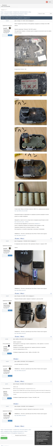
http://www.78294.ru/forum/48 (20, 235)
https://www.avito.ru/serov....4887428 (21, 221)
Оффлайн (10, 35)
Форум (2, 12)
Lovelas (6, 339)
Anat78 (7, 20)
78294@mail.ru (37, 223)
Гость (49, 1)
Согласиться (43, 443)
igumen (6, 383)
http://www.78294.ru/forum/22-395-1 (21, 210)
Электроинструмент (8, 12)
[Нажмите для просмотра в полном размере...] (31, 50)
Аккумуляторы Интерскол (18, 13)
